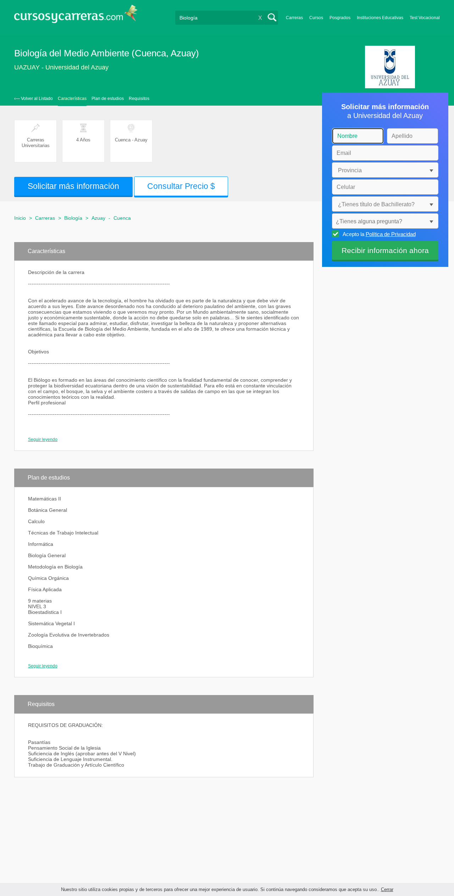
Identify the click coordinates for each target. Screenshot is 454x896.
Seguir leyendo (42, 439)
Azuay (98, 218)
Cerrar (387, 889)
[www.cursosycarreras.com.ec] (76, 16)
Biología (73, 218)
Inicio (20, 218)
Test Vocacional (425, 18)
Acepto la (379, 234)
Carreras (294, 18)
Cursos (316, 18)
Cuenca (122, 218)
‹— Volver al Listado (33, 98)
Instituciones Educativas (380, 18)
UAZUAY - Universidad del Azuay (61, 67)
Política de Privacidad (391, 234)
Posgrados (340, 18)
